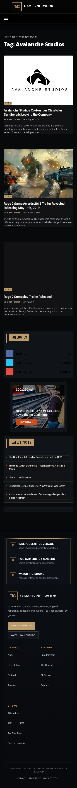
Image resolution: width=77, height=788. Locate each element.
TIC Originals (47, 665)
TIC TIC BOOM (16, 723)
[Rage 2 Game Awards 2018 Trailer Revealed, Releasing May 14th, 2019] (38, 173)
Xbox (10, 655)
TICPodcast (14, 713)
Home (6, 37)
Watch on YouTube (23, 635)
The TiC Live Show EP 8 (20, 477)
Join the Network (16, 743)
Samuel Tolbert (12, 119)
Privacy (21, 778)
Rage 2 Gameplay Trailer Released (28, 297)
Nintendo (12, 675)
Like (69, 354)
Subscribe (65, 372)
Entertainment (48, 655)
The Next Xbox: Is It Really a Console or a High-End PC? (35, 457)
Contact (45, 685)
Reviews (12, 685)
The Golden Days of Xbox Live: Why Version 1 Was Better (36, 486)
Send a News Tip (21, 625)
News (8, 103)
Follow (66, 363)
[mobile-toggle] (6, 18)
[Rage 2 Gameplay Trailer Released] (38, 266)
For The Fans (15, 733)
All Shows (46, 675)
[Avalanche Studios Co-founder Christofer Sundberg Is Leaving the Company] (38, 80)
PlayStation (14, 665)
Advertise (35, 778)
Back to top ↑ (51, 778)
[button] (72, 18)
